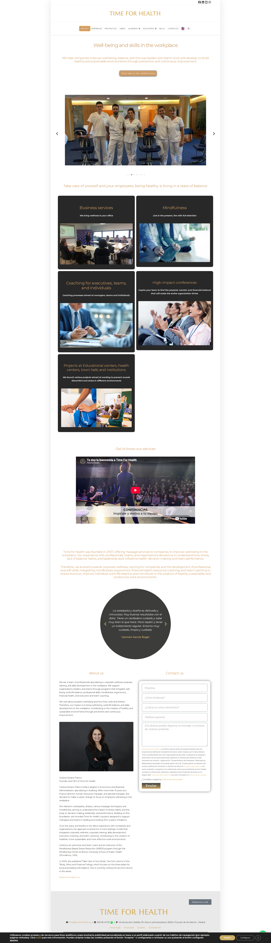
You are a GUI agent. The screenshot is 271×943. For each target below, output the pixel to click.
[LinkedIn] (203, 2)
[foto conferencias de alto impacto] (174, 323)
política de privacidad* (172, 779)
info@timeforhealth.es (193, 766)
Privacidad (129, 927)
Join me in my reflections (138, 73)
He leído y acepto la (163, 779)
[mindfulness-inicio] (174, 242)
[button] (57, 134)
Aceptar (227, 937)
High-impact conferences (175, 282)
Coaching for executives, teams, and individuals (96, 285)
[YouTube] (206, 2)
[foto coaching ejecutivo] (96, 325)
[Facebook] (200, 2)
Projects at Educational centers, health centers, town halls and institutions (96, 367)
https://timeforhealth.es (151, 749)
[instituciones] (96, 407)
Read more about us (69, 877)
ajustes (14, 940)
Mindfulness (175, 207)
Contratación (154, 927)
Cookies (141, 927)
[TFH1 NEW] (96, 243)
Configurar (245, 937)
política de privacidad (197, 775)
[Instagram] (210, 2)
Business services (96, 207)
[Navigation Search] (189, 28)
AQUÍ (38, 937)
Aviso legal (115, 927)
